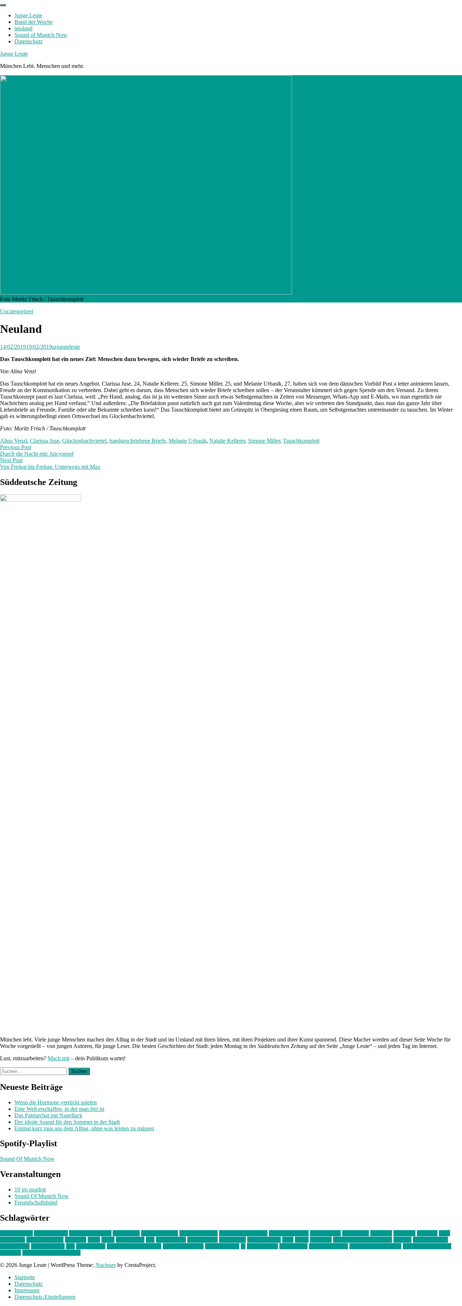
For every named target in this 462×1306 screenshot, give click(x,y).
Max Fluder (232, 1240)
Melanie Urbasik (187, 441)
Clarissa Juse (44, 441)
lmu (150, 1240)
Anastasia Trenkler (90, 1233)
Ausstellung (126, 1233)
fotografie (404, 1233)
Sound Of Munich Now (27, 1159)
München (321, 1240)
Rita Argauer (90, 1246)
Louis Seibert (202, 1240)
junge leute (12, 1240)
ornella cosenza (430, 1240)
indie (444, 1233)
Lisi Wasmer (130, 1240)
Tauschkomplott (301, 441)
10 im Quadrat (16, 1233)
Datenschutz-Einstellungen (44, 1297)
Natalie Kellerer (227, 441)
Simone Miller (264, 441)
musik (302, 1240)
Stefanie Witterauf (183, 1246)
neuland (23, 28)
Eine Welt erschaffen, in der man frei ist (59, 1109)
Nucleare (105, 1265)
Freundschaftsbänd (35, 1202)
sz (243, 1246)
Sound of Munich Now (40, 35)
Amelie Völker (51, 1233)
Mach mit (58, 1058)
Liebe (107, 1240)
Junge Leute (28, 15)
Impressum (26, 1290)
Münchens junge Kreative (362, 1240)
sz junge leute (262, 1246)
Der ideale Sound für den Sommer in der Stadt (67, 1122)
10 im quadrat (30, 1189)
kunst (94, 1240)
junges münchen (45, 1240)
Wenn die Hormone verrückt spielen (55, 1102)
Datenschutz (28, 41)
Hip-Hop (427, 1233)
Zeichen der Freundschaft (51, 1253)
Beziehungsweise (289, 1233)
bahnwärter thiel (159, 1233)
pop (70, 1246)
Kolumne (75, 1240)
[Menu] (3, 5)
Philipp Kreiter (48, 1246)
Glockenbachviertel (84, 441)
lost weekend (171, 1240)
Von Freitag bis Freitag (375, 1246)
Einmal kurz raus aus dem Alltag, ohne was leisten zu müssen (84, 1128)
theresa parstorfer (328, 1246)
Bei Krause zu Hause (243, 1233)
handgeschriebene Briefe (137, 441)
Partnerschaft (15, 1246)
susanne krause (222, 1246)
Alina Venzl (13, 441)
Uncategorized (16, 311)
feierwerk (381, 1233)
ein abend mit (325, 1233)
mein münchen (264, 1240)
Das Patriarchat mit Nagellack (48, 1115)
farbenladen (355, 1233)
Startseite (24, 1277)
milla (287, 1240)
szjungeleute (66, 347)
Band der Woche (33, 22)
